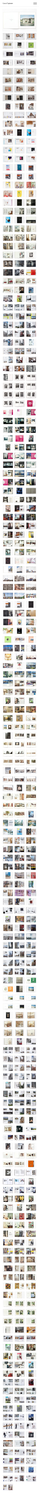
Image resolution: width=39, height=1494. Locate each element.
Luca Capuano (8, 3)
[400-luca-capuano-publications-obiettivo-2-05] (19, 31)
